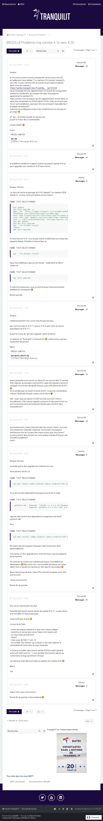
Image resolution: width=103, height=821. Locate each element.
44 (87, 66)
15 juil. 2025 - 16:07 (20, 180)
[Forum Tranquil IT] (51, 14)
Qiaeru (33, 818)
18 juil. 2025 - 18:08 (20, 684)
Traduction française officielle (15, 818)
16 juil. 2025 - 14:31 (20, 420)
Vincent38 (81, 63)
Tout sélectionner (25, 202)
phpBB (15, 816)
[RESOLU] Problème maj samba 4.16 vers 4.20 (40, 43)
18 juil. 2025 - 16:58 (20, 598)
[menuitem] (21, 4)
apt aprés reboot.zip (20, 355)
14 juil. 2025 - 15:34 (20, 65)
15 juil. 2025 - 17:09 (20, 308)
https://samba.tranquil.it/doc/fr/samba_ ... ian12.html (33, 88)
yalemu (81, 177)
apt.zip (14, 139)
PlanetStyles (35, 816)
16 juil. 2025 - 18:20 (20, 453)
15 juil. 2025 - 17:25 (20, 373)
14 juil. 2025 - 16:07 (20, 156)
